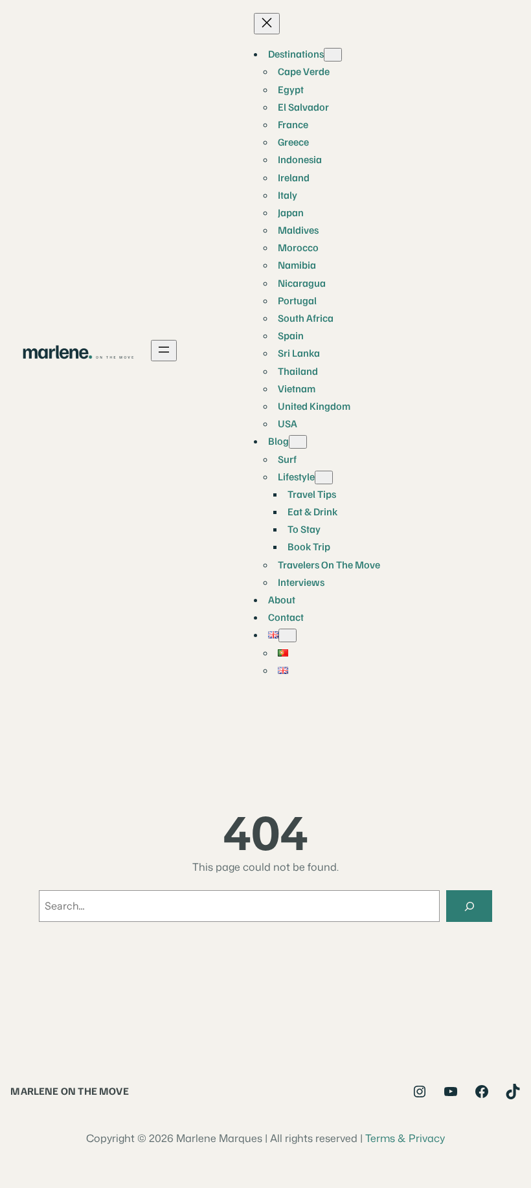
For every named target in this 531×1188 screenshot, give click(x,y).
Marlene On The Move (69, 1090)
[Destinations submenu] (333, 55)
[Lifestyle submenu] (324, 477)
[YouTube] (450, 1091)
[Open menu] (164, 350)
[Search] (469, 906)
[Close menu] (267, 23)
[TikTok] (513, 1091)
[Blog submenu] (298, 442)
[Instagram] (419, 1091)
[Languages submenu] (287, 635)
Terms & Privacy (405, 1138)
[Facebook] (482, 1091)
